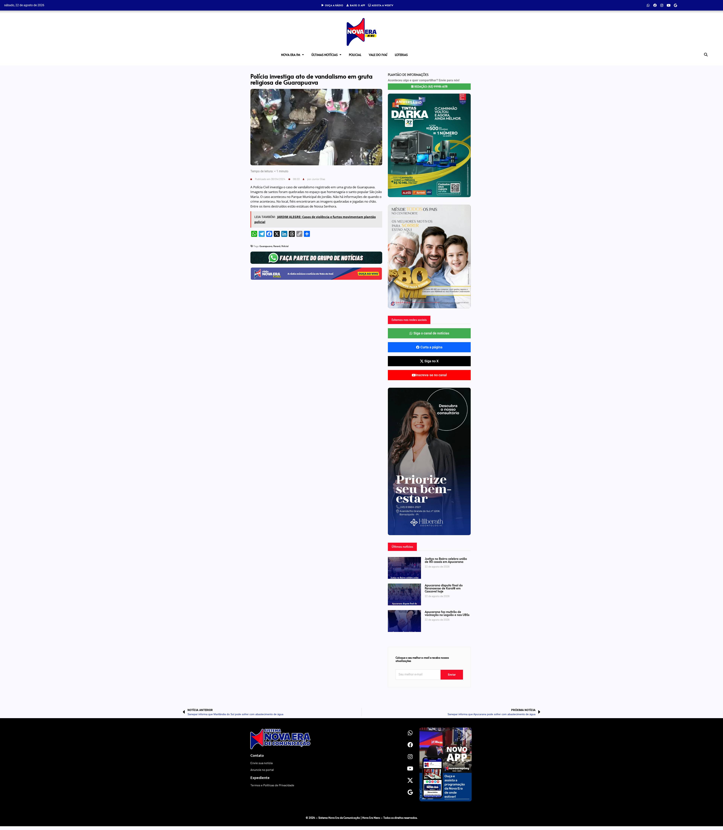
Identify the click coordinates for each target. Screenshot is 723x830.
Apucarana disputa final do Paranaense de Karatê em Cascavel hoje (444, 588)
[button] (705, 54)
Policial (355, 55)
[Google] (675, 5)
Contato (257, 755)
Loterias (401, 55)
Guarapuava (265, 246)
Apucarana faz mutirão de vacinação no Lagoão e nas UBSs (447, 613)
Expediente (260, 777)
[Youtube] (668, 5)
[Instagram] (661, 5)
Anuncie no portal (262, 769)
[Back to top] (532, 810)
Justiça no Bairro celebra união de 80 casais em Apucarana (446, 560)
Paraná (276, 246)
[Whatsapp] (648, 5)
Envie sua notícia (261, 763)
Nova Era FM (290, 55)
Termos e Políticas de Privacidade (272, 785)
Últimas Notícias (324, 55)
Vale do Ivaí (378, 55)
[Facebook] (655, 5)
